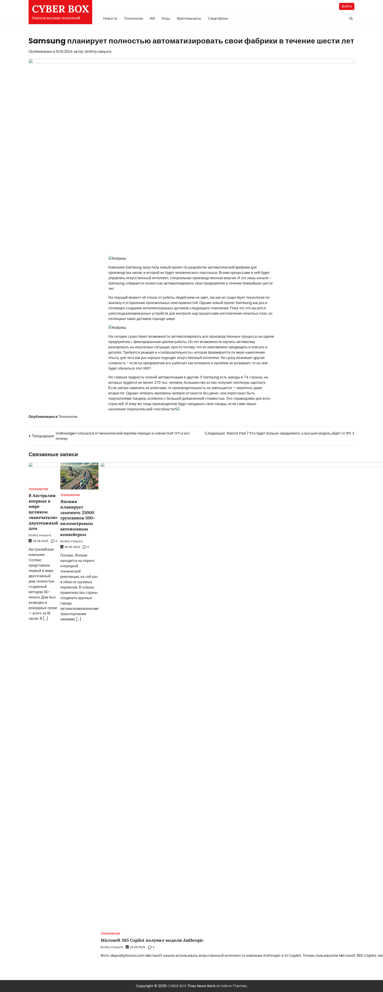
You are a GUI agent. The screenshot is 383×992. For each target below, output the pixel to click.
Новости (110, 18)
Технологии (133, 18)
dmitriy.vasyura (98, 51)
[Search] (351, 18)
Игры (166, 18)
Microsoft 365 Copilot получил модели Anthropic (152, 940)
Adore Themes (234, 985)
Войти (347, 6)
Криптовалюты (189, 18)
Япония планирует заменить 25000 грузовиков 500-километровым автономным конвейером (77, 518)
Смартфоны (218, 18)
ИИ (152, 18)
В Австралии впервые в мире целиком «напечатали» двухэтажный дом (43, 512)
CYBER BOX (60, 8)
